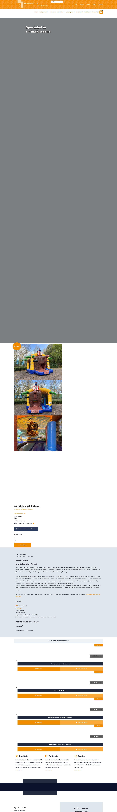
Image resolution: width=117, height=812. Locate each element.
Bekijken (39, 668)
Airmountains (79, 12)
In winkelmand (22, 545)
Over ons (82, 4)
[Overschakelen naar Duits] (22, 4)
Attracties (60, 12)
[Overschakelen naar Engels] (22, 3)
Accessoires (95, 12)
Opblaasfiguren (69, 12)
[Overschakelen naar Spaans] (22, 6)
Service (88, 4)
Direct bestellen (82, 668)
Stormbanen (53, 12)
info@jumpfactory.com (42, 5)
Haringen (19, 608)
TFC (17, 606)
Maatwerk (86, 12)
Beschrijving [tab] (22, 554)
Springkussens (43, 12)
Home (76, 4)
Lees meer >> (19, 770)
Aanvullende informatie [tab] (26, 556)
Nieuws (94, 4)
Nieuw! (36, 12)
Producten (17, 509)
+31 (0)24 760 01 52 (29, 4)
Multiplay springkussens (27, 509)
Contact (101, 4)
